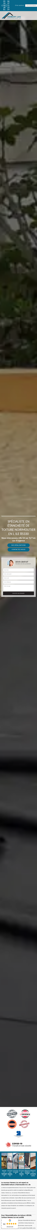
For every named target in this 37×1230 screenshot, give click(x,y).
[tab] (18, 615)
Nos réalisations (18, 545)
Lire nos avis (10, 1226)
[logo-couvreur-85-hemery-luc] (11, 15)
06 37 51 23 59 (7, 5)
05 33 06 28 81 (3, 5)
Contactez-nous (18, 549)
